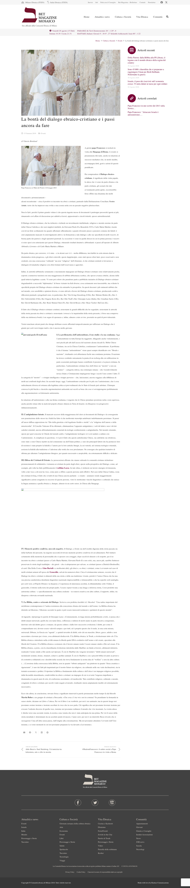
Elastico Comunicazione (160, 883)
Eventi (43, 133)
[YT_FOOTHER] (112, 802)
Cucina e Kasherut (105, 823)
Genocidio (54, 572)
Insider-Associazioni (144, 834)
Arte (61, 827)
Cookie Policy (81, 872)
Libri (61, 838)
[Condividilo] (30, 732)
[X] (166, 2)
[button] (167, 17)
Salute (62, 845)
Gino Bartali (48, 568)
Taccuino (25, 842)
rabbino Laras (63, 467)
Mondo (24, 834)
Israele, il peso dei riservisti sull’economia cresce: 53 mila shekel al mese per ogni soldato (147, 82)
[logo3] (39, 16)
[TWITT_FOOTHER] (95, 802)
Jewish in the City (105, 834)
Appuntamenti (142, 823)
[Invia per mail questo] (24, 732)
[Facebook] (161, 2)
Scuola (139, 845)
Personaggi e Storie (29, 838)
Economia (64, 831)
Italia (23, 831)
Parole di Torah (104, 838)
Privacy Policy (69, 872)
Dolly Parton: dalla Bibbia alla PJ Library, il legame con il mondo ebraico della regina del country (147, 60)
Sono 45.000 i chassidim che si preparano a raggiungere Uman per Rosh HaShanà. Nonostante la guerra (146, 72)
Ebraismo (102, 827)
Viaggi (62, 860)
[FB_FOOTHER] (78, 802)
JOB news (140, 842)
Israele (24, 827)
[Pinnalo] (47, 732)
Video (100, 845)
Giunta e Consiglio (143, 831)
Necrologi (140, 849)
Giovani (139, 827)
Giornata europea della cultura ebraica (75, 823)
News (138, 838)
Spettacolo (64, 849)
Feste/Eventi (103, 831)
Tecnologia (64, 856)
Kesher (101, 853)
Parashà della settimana (107, 849)
